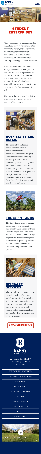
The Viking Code (20, 401)
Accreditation (20, 407)
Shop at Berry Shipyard (20, 325)
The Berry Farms (20, 218)
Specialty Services (14, 286)
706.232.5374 (21, 364)
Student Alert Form (20, 391)
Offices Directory (20, 381)
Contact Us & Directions (20, 371)
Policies (20, 412)
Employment (20, 417)
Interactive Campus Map (20, 376)
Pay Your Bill (20, 386)
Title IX (20, 396)
